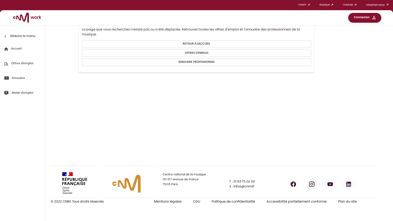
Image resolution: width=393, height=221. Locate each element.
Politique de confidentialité (233, 201)
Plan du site (347, 201)
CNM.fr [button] (302, 5)
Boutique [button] (325, 5)
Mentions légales (168, 201)
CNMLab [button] (348, 5)
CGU (196, 201)
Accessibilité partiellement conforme (297, 201)
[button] (364, 18)
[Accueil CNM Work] (27, 18)
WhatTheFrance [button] (375, 5)
